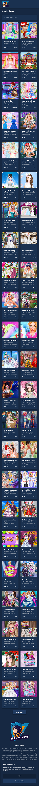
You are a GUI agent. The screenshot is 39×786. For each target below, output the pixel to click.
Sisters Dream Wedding (11, 71)
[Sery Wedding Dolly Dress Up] (28, 629)
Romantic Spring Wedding (12, 280)
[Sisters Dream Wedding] (10, 60)
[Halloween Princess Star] (10, 569)
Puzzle (34, 77)
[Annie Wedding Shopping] (28, 240)
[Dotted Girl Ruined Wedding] (28, 270)
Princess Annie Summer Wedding (14, 520)
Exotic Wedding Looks (29, 520)
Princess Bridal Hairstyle (30, 340)
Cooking (14, 107)
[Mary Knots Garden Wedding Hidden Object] (28, 60)
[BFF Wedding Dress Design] (28, 479)
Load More (19, 712)
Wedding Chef (8, 101)
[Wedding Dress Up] (28, 210)
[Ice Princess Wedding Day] (28, 30)
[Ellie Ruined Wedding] (10, 300)
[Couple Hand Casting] (10, 330)
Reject (19, 776)
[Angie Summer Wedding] (28, 569)
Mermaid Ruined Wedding (30, 161)
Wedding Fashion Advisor (30, 370)
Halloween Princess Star (11, 580)
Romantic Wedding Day (29, 191)
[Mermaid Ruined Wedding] (28, 150)
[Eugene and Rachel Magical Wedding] (28, 539)
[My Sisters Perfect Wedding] (28, 90)
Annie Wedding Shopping (30, 251)
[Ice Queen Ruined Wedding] (10, 210)
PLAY (5, 47)
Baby (15, 47)
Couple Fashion (27, 430)
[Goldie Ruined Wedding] (28, 120)
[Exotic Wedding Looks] (28, 509)
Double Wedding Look (10, 41)
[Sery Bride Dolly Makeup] (10, 629)
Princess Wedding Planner (12, 131)
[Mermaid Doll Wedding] (28, 599)
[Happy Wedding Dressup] (10, 180)
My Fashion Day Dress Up (11, 669)
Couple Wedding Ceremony (12, 490)
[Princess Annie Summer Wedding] (10, 509)
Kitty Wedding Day (28, 310)
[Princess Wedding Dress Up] (10, 240)
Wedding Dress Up (28, 221)
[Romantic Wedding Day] (28, 180)
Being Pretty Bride (28, 400)
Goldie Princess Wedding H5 (13, 699)
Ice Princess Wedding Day (30, 41)
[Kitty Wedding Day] (28, 300)
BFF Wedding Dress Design (30, 490)
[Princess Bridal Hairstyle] (28, 330)
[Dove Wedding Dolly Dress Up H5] (28, 689)
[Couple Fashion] (28, 419)
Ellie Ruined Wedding (10, 310)
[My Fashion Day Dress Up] (10, 659)
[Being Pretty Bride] (28, 389)
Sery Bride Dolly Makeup (11, 639)
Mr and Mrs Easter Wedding (12, 550)
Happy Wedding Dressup (11, 191)
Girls (34, 107)
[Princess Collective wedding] (10, 150)
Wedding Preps (8, 430)
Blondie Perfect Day (10, 400)
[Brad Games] (4, 4)
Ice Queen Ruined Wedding (12, 221)
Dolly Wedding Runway (11, 610)
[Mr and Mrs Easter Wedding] (10, 539)
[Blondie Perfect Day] (10, 389)
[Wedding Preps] (10, 419)
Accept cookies (19, 781)
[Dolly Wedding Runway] (10, 599)
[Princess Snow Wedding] (10, 359)
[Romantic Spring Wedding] (10, 270)
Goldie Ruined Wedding (29, 131)
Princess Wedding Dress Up (12, 251)
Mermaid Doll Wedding (29, 610)
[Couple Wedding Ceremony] (10, 479)
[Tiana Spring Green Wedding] (28, 449)
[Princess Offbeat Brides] (10, 449)
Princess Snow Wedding (11, 370)
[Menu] (35, 4)
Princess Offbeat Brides (11, 460)
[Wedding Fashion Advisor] (28, 359)
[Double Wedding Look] (10, 30)
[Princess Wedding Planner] (10, 120)
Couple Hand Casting (10, 340)
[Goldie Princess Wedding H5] (10, 689)
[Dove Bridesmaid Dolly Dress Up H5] (28, 659)
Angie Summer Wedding (29, 580)
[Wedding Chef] (10, 90)
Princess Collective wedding (12, 161)
